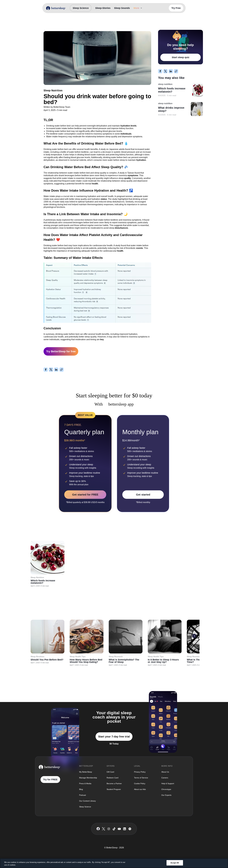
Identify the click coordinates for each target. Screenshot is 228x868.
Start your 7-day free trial (114, 736)
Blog (81, 789)
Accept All (174, 863)
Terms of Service (141, 778)
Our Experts (166, 795)
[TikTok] (114, 828)
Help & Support (167, 783)
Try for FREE (50, 779)
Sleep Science (81, 8)
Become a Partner (114, 783)
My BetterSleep (85, 772)
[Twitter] (103, 828)
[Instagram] (109, 829)
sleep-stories (102, 8)
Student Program (114, 789)
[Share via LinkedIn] (56, 369)
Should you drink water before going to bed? (80, 24)
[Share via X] (51, 369)
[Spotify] (130, 829)
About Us (165, 772)
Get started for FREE (85, 494)
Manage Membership (88, 778)
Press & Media (85, 783)
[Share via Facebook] (46, 369)
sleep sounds (122, 8)
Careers (164, 778)
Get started (143, 494)
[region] (114, 863)
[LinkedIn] (124, 828)
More (136, 8)
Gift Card (110, 772)
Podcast (82, 795)
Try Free (176, 8)
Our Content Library (87, 801)
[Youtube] (119, 829)
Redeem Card (112, 778)
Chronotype (166, 789)
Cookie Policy (139, 783)
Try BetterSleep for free (61, 351)
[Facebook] (98, 828)
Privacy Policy (140, 772)
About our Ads (140, 789)
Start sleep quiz (180, 57)
